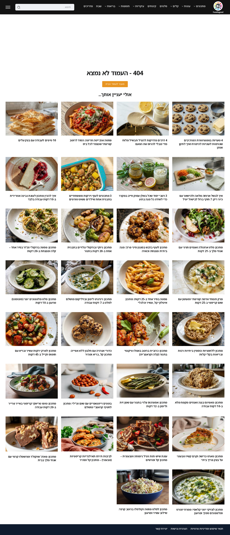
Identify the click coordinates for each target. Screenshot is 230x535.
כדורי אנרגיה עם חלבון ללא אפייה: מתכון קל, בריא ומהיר (91, 352)
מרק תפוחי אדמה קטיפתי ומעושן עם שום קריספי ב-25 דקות (200, 301)
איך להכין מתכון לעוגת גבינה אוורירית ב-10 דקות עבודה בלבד (33, 197)
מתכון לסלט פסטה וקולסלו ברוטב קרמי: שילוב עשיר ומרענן (143, 511)
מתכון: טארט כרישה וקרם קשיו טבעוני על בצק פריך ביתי (200, 458)
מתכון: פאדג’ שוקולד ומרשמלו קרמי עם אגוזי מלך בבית (32, 458)
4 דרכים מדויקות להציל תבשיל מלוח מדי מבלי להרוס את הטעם (144, 142)
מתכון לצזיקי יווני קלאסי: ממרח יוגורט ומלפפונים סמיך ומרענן (199, 511)
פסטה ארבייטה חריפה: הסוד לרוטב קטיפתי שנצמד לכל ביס (91, 142)
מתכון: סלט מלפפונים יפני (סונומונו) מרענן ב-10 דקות (34, 301)
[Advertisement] (115, 39)
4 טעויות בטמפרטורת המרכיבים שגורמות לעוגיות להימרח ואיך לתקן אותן (201, 143)
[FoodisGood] (218, 7)
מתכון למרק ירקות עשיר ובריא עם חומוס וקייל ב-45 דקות (35, 352)
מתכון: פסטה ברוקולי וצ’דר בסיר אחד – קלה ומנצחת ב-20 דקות (32, 249)
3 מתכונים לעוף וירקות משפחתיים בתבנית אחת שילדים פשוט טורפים (90, 197)
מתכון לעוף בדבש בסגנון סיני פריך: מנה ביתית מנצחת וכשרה (143, 249)
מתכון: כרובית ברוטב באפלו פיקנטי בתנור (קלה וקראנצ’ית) (145, 352)
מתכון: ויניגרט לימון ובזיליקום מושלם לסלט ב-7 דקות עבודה (89, 301)
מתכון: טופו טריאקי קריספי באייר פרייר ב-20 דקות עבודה (32, 405)
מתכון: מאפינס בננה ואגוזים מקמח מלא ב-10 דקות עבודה (199, 404)
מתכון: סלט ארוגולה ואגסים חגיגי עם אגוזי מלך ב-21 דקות (200, 249)
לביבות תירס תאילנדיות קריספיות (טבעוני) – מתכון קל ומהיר (91, 458)
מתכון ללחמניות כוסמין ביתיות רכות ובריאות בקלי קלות (200, 352)
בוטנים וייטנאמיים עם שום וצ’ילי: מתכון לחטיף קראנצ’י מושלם (87, 405)
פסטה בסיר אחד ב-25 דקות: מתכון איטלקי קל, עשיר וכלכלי (146, 301)
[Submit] (18, 7)
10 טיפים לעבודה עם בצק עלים (37, 140)
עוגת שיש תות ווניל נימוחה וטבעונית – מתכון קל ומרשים (143, 458)
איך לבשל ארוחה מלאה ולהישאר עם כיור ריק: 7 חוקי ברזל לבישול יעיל (201, 197)
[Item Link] (198, 119)
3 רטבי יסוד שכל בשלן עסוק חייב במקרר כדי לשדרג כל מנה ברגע (143, 197)
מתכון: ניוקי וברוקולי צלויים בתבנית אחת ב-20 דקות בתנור (89, 249)
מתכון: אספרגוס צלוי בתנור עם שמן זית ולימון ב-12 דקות (143, 404)
